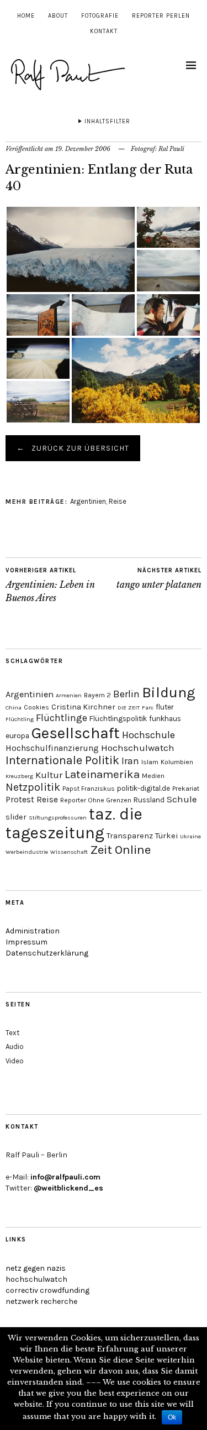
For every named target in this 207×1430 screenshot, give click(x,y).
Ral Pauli (171, 149)
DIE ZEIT (129, 707)
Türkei (166, 836)
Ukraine (190, 836)
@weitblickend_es (68, 1188)
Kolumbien (177, 762)
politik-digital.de (143, 788)
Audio (15, 1046)
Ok (172, 1417)
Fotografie (100, 15)
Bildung (168, 692)
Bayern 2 (97, 695)
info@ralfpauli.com (65, 1177)
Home (26, 15)
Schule (182, 799)
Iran (130, 760)
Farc (147, 707)
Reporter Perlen (161, 15)
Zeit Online (120, 849)
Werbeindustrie (27, 851)
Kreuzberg (19, 776)
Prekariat (185, 788)
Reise (117, 501)
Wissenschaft (69, 851)
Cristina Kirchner (83, 707)
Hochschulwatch (137, 747)
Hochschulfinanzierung (52, 748)
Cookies (36, 707)
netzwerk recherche (41, 1301)
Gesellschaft (75, 733)
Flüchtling (20, 719)
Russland (149, 800)
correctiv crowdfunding (47, 1290)
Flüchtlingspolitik (118, 718)
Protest (20, 800)
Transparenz (130, 836)
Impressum (26, 942)
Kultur (48, 774)
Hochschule (148, 735)
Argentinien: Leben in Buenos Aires (50, 585)
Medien (153, 776)
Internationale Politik (62, 760)
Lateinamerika (102, 774)
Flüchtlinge (61, 718)
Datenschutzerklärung (47, 953)
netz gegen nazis (36, 1268)
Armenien (69, 695)
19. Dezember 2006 (82, 149)
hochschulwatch (36, 1279)
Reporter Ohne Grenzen (95, 800)
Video (15, 1061)
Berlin (126, 694)
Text (12, 1033)
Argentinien (88, 501)
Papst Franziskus (88, 788)
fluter (165, 707)
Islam (149, 762)
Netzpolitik (33, 787)
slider (16, 817)
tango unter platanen (158, 578)
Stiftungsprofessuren (58, 817)
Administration (33, 931)
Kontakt (104, 31)
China (14, 707)
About (58, 15)
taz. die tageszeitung (74, 823)
